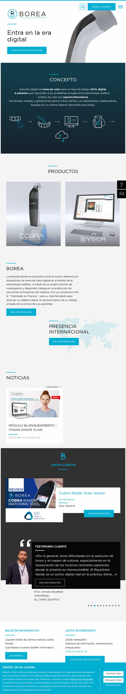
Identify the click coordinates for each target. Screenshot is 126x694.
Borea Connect (102, 7)
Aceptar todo (113, 674)
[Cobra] (33, 214)
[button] (88, 605)
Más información (21, 312)
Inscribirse (16, 656)
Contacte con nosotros (27, 50)
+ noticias (51, 387)
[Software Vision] (92, 214)
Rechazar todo (113, 680)
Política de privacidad (81, 679)
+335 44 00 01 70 (76, 651)
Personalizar (113, 685)
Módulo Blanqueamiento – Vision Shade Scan (33, 427)
